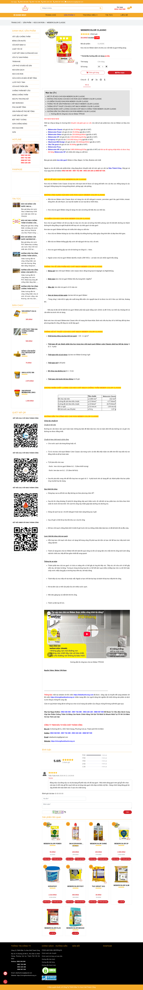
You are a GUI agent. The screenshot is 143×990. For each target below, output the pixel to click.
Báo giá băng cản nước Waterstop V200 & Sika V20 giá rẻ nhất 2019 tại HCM (29, 238)
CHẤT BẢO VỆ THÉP (20, 115)
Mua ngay (120, 72)
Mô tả (87, 85)
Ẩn (55, 93)
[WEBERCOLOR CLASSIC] (25, 8)
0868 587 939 (59, 2)
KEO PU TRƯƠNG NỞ (20, 99)
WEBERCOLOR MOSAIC (75, 928)
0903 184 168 (47, 2)
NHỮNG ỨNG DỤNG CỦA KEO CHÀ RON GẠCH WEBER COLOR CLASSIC (74, 99)
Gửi (127, 812)
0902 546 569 (24, 2)
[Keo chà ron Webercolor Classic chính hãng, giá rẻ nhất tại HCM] (60, 46)
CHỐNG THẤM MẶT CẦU (21, 90)
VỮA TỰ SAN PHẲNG (20, 57)
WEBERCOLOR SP (121, 843)
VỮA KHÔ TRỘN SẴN (20, 86)
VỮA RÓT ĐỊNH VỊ (18, 45)
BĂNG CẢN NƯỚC (19, 41)
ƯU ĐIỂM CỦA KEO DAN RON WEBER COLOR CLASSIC (67, 101)
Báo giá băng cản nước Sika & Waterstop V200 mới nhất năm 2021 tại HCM (29, 205)
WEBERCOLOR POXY (75, 886)
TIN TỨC (109, 15)
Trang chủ (16, 22)
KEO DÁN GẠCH (18, 70)
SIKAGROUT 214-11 (29, 311)
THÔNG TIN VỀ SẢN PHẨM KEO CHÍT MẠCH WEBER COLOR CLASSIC (73, 104)
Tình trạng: (84, 61)
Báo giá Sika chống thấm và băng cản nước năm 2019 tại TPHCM (29, 222)
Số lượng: (84, 66)
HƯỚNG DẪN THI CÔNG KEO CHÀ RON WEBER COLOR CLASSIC (71, 111)
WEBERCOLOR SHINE (98, 843)
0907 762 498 (36, 2)
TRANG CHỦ (50, 15)
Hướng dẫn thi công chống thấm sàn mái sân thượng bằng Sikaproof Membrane (29, 254)
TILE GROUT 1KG (98, 886)
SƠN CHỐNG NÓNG (19, 124)
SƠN (14, 132)
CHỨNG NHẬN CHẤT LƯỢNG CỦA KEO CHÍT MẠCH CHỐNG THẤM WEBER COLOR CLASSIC (81, 109)
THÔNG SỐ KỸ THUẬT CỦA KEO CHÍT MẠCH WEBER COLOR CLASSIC (73, 106)
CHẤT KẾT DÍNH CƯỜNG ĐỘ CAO (25, 53)
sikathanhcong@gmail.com (75, 2)
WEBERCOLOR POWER (52, 843)
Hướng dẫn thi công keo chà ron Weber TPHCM (67, 114)
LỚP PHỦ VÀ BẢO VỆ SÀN (22, 65)
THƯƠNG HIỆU (89, 15)
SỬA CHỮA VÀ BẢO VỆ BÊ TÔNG (24, 78)
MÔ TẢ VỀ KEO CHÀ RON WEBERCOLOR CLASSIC (66, 96)
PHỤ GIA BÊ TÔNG (19, 107)
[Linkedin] (96, 80)
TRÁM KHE (16, 61)
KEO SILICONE (17, 128)
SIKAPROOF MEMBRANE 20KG (28, 391)
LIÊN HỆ (124, 15)
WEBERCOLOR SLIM (121, 885)
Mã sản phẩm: (86, 44)
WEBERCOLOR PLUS (52, 928)
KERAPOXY (52, 886)
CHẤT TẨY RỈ (17, 49)
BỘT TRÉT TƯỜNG (19, 119)
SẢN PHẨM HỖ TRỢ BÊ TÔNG (23, 111)
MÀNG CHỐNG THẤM (20, 95)
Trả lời (50, 778)
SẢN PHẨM (69, 15)
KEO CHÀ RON (39, 22)
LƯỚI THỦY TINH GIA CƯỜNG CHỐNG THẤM (29, 331)
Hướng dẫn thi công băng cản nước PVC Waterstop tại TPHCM (29, 271)
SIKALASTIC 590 (28, 372)
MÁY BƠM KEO (17, 103)
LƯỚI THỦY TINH (18, 82)
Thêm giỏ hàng (93, 72)
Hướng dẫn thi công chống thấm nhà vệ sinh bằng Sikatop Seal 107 (29, 287)
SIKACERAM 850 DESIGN (75, 844)
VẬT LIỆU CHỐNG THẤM (21, 36)
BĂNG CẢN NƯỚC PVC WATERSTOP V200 (29, 352)
